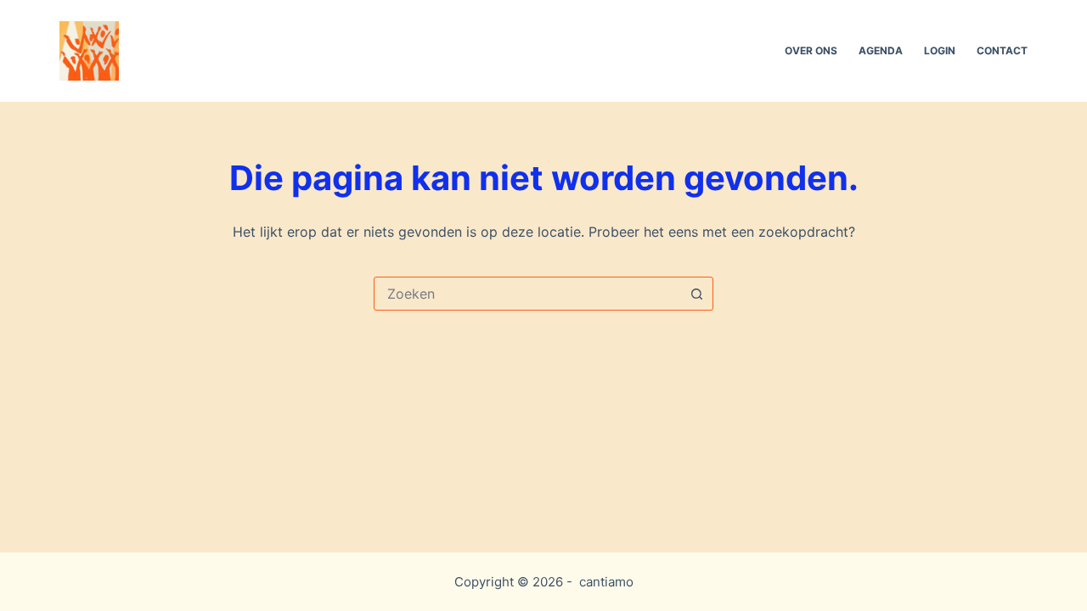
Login (939, 50)
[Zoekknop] (696, 293)
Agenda (881, 50)
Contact (1002, 50)
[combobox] (527, 294)
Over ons (811, 50)
